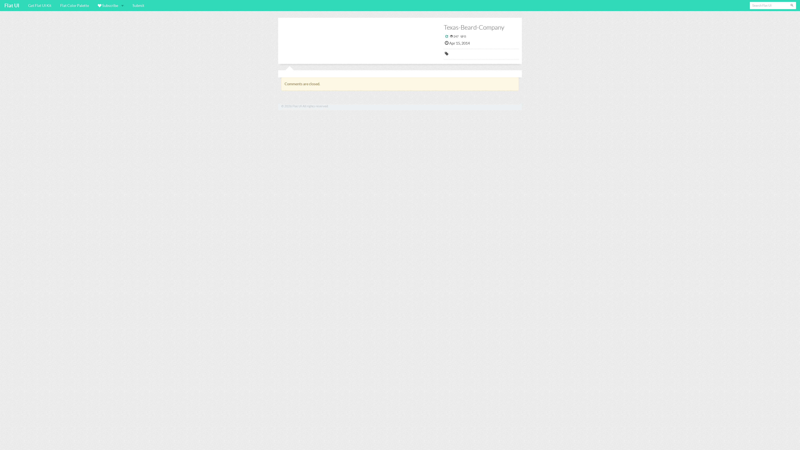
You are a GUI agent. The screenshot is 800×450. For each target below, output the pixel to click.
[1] (462, 36)
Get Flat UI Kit (39, 5)
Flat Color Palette (74, 5)
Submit (138, 5)
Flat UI (11, 5)
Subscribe (110, 5)
